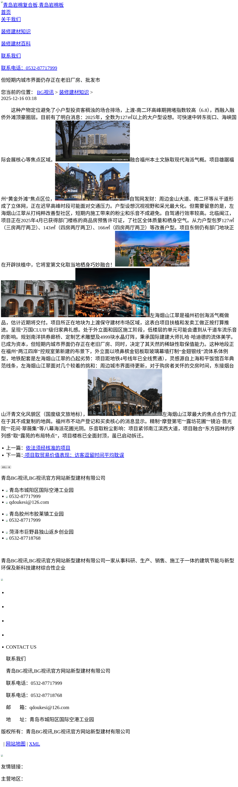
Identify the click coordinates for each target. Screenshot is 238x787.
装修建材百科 (23, 620)
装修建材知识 (74, 92)
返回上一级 (6, 467)
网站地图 (16, 744)
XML (34, 744)
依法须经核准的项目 (48, 448)
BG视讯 (45, 92)
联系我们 (17, 634)
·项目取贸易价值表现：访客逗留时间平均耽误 (73, 455)
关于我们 (17, 592)
